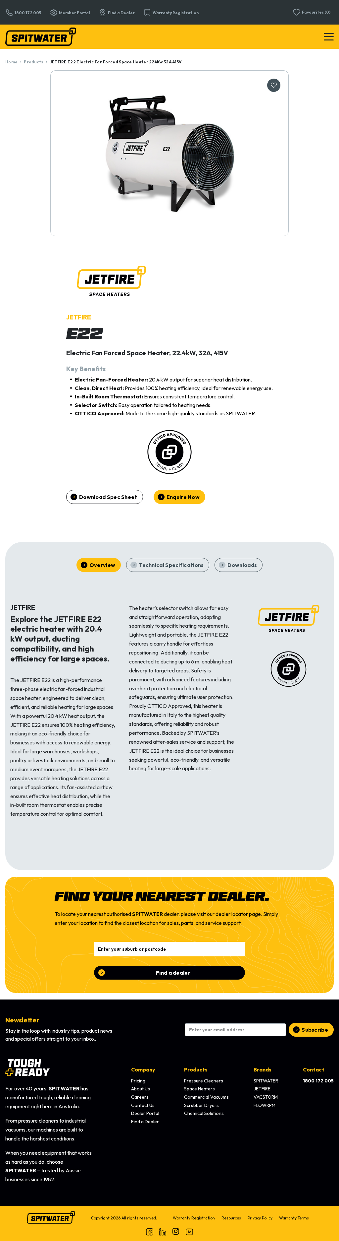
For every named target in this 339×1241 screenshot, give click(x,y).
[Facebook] (150, 1232)
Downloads (242, 565)
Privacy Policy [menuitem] (260, 1217)
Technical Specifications (171, 565)
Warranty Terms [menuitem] (294, 1217)
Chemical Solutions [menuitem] (204, 1113)
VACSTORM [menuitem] (266, 1097)
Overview (102, 565)
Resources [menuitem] (231, 1217)
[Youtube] (189, 1232)
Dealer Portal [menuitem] (145, 1113)
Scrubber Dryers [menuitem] (201, 1105)
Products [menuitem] (196, 1069)
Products (33, 61)
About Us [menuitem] (140, 1089)
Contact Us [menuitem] (143, 1105)
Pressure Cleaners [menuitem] (203, 1081)
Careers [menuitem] (140, 1097)
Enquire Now (183, 497)
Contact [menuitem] (313, 1069)
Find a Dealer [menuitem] (145, 1122)
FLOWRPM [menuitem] (264, 1105)
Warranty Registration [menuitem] (194, 1217)
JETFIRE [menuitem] (262, 1089)
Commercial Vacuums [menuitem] (206, 1097)
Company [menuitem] (143, 1069)
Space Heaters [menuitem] (199, 1089)
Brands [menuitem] (262, 1069)
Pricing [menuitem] (138, 1081)
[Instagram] (176, 1232)
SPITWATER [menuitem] (266, 1081)
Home (11, 61)
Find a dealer (173, 972)
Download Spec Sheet (108, 497)
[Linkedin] (163, 1232)
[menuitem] (318, 1081)
